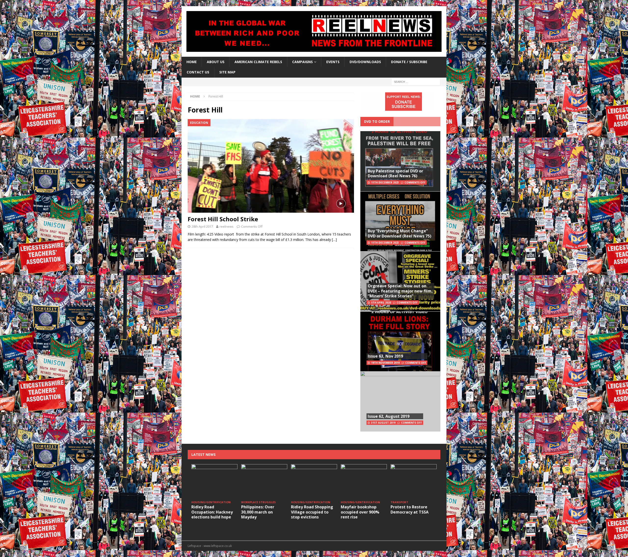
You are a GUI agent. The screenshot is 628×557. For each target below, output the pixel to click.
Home (191, 61)
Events (333, 61)
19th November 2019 (385, 362)
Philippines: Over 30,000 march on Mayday (257, 512)
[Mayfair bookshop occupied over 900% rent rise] (364, 481)
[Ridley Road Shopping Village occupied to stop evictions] (314, 481)
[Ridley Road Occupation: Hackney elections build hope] (214, 481)
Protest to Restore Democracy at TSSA (410, 509)
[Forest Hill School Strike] (271, 166)
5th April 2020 (381, 302)
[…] (334, 239)
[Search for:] (415, 81)
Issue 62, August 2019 (388, 416)
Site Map (227, 72)
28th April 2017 (202, 226)
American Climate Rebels (258, 61)
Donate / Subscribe (409, 61)
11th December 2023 (385, 182)
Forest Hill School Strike (223, 219)
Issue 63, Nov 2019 (385, 356)
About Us (215, 61)
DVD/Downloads (365, 61)
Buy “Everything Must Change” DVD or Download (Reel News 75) (399, 233)
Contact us (198, 72)
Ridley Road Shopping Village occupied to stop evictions (312, 512)
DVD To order (377, 121)
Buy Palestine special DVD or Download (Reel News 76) (395, 173)
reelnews (227, 226)
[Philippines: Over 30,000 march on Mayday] (264, 481)
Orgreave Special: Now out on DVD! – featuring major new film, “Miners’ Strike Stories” (400, 291)
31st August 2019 (383, 422)
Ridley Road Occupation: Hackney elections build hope (212, 512)
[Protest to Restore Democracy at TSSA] (414, 481)
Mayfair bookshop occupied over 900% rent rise (360, 512)
